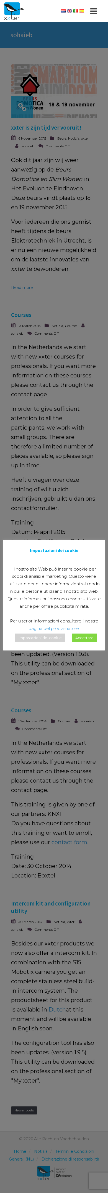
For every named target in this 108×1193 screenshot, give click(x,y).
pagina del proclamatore (54, 628)
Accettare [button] (84, 637)
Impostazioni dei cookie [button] (40, 637)
